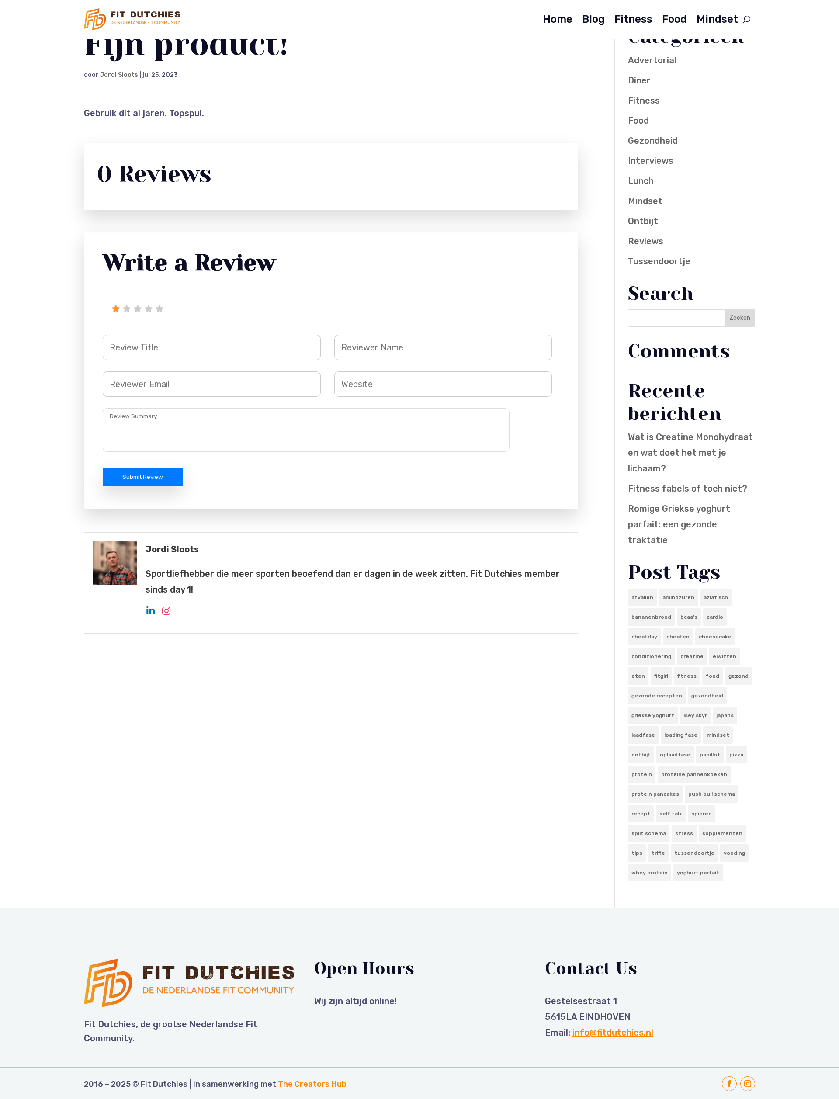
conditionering (651, 656)
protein (641, 774)
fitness (687, 676)
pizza (736, 755)
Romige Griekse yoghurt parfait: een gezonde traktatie (679, 524)
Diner (639, 80)
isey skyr (695, 715)
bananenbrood (651, 617)
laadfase (643, 735)
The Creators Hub (312, 1084)
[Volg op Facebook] (729, 1083)
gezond (738, 676)
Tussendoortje (659, 261)
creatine (692, 656)
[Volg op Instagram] (747, 1083)
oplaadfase (675, 755)
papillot (710, 755)
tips (636, 853)
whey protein (649, 873)
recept (640, 814)
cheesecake (715, 637)
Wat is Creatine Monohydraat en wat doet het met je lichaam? (690, 453)
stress (684, 833)
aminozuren (678, 597)
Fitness (633, 19)
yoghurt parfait (698, 873)
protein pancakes (655, 794)
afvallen (642, 597)
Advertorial (652, 60)
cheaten (678, 637)
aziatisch (716, 597)
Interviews (650, 161)
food (712, 676)
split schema (648, 833)
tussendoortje (694, 853)
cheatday (644, 637)
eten (638, 676)
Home (557, 19)
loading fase (680, 735)
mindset (718, 735)
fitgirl (661, 676)
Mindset (717, 19)
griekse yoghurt (652, 715)
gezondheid (707, 696)
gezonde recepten (656, 696)
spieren (701, 814)
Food (674, 19)
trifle (658, 853)
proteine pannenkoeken (694, 774)
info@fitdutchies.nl (612, 1032)
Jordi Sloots (119, 75)
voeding (734, 853)
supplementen (722, 833)
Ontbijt (643, 221)
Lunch (641, 181)
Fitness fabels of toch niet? (687, 488)
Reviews (645, 241)
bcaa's (688, 617)
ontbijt (641, 755)
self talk (670, 814)
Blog (593, 19)
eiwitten (724, 656)
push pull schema (711, 794)
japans (725, 715)
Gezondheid (653, 140)
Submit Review (142, 477)
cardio (715, 617)
